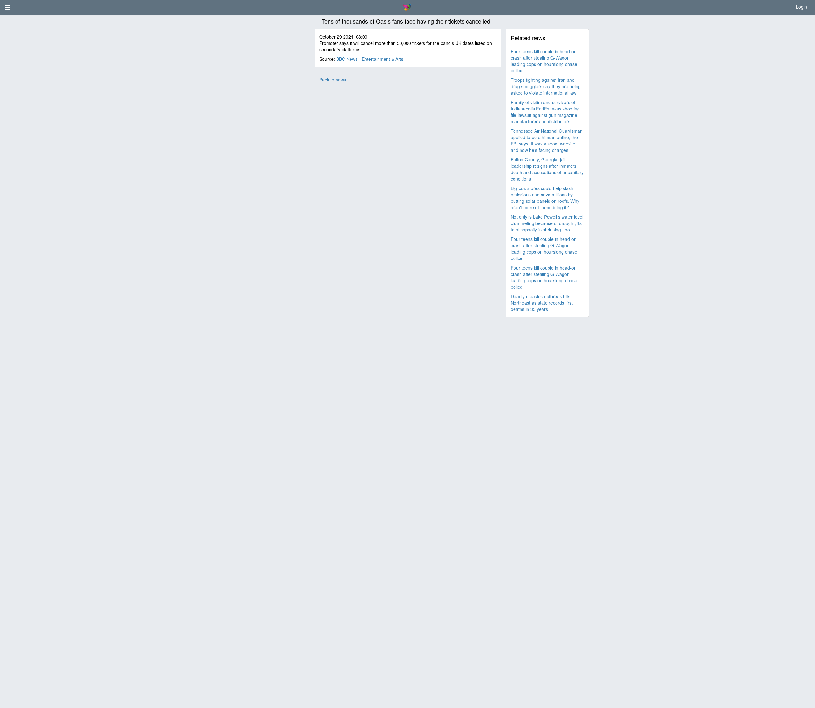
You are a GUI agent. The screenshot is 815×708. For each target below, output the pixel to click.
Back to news (332, 79)
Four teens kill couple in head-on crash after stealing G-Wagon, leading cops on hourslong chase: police (544, 61)
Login (801, 7)
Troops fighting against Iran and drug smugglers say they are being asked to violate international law (546, 86)
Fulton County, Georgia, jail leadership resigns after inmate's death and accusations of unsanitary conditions (547, 169)
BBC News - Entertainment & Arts (369, 59)
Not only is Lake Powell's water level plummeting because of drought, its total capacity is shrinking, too (547, 223)
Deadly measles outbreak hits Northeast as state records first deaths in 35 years (542, 302)
